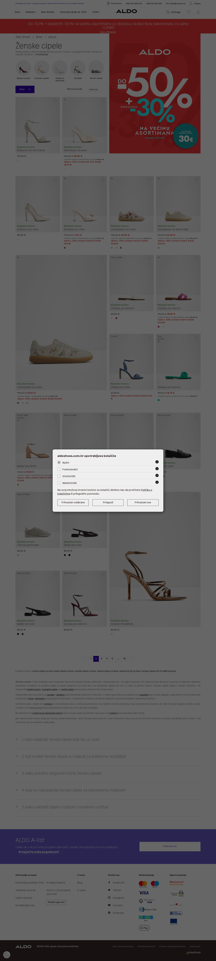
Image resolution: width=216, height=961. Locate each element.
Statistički (68, 476)
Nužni (65, 462)
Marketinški (69, 483)
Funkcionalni (70, 469)
